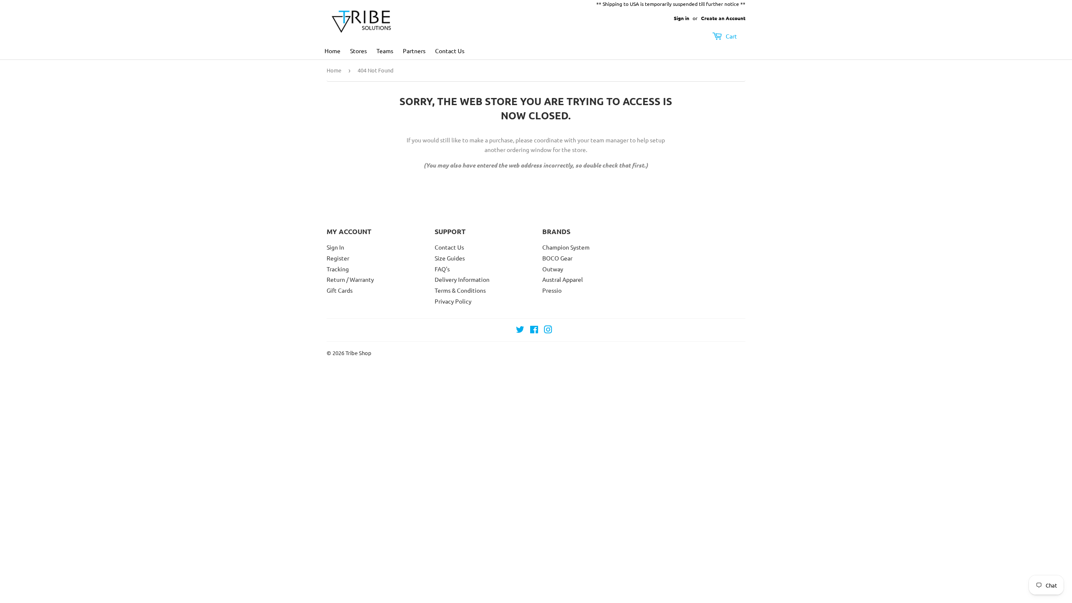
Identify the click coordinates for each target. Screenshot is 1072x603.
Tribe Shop (358, 352)
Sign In (335, 247)
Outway (552, 269)
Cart (730, 36)
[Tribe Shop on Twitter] (520, 330)
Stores (358, 50)
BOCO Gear (557, 258)
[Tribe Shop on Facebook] (534, 330)
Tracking (338, 269)
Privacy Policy (453, 301)
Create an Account (723, 18)
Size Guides (450, 258)
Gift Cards (340, 290)
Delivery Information (462, 279)
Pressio (552, 290)
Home (332, 50)
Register (338, 258)
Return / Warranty (350, 279)
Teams (384, 50)
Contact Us (449, 50)
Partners (414, 50)
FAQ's (442, 269)
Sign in (681, 18)
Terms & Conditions (460, 290)
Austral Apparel (562, 279)
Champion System (566, 247)
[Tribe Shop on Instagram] (548, 330)
